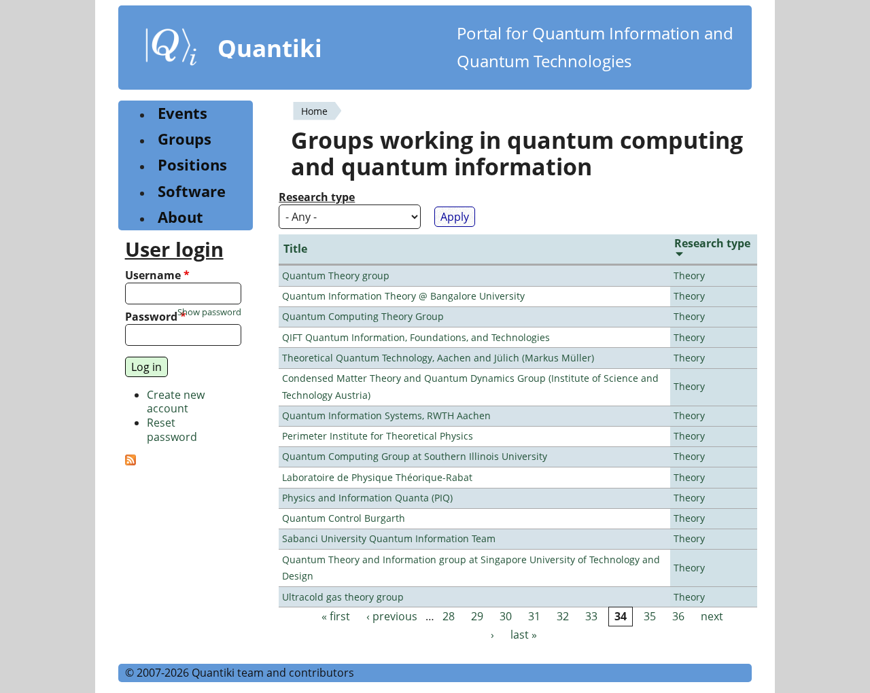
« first (335, 616)
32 (563, 616)
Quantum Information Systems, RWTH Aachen (386, 415)
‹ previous (391, 616)
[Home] (171, 49)
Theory (689, 275)
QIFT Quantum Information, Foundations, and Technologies (416, 337)
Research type (317, 197)
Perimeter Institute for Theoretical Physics (377, 435)
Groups (184, 138)
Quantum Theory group (335, 275)
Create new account (176, 401)
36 (678, 616)
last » (523, 635)
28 (448, 616)
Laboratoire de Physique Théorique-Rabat (377, 477)
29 (477, 616)
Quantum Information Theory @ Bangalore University (403, 295)
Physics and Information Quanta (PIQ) (367, 497)
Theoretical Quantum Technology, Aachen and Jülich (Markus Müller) (438, 357)
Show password (209, 312)
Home (314, 111)
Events (182, 113)
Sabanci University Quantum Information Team (388, 538)
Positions (192, 164)
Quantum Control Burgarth (343, 518)
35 (650, 616)
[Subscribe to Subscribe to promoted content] (130, 461)
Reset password (172, 429)
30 (506, 616)
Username (157, 275)
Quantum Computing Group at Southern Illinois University (414, 456)
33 (591, 616)
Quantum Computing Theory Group (363, 316)
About (180, 217)
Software (192, 191)
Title (295, 248)
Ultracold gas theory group (343, 596)
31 (534, 616)
